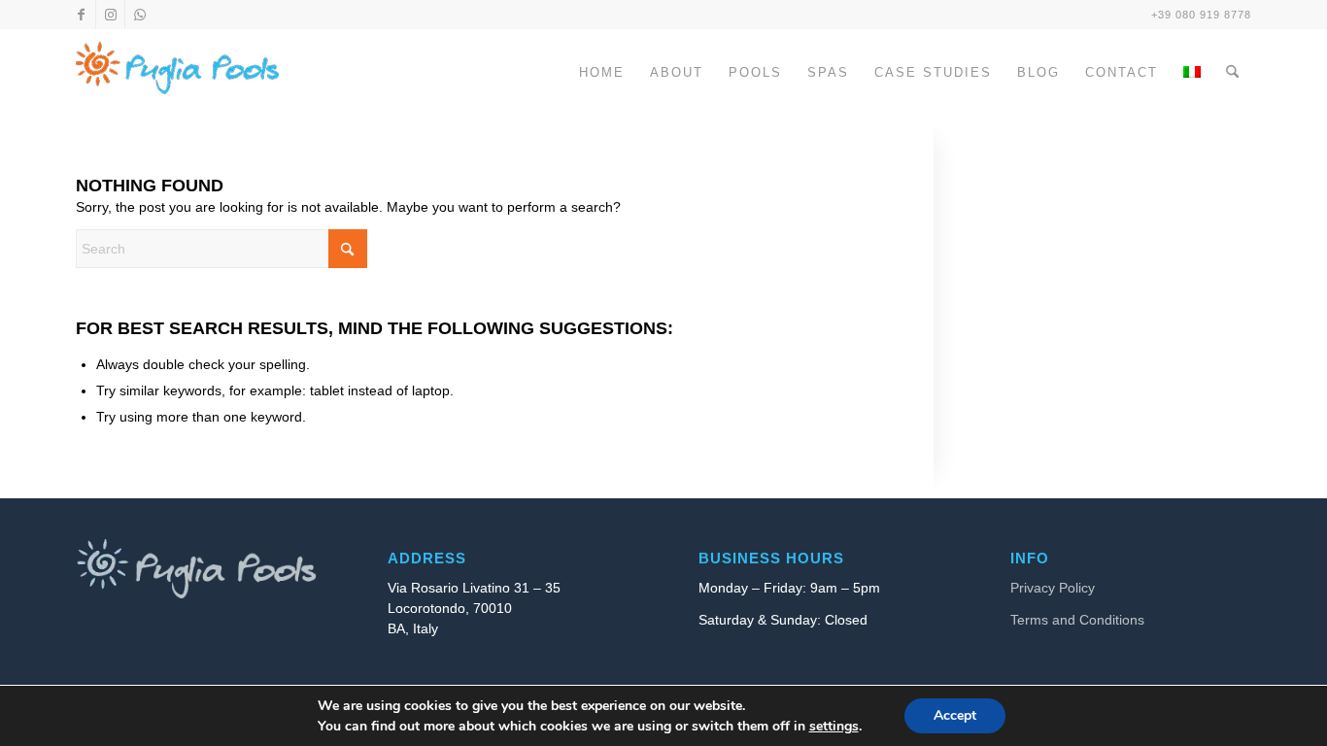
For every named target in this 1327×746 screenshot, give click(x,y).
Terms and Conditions (1077, 619)
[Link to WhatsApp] (139, 14)
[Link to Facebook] (81, 14)
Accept (955, 715)
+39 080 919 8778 (1201, 14)
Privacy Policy (1052, 587)
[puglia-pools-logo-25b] (177, 73)
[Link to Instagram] (110, 14)
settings (834, 726)
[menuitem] (601, 73)
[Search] (1232, 73)
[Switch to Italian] (1192, 90)
